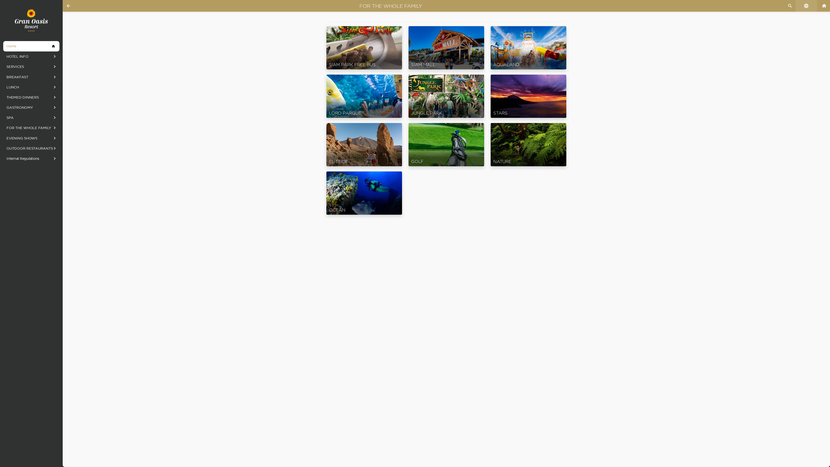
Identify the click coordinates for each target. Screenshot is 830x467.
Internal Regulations (31, 158)
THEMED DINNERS (31, 97)
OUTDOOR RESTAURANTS (31, 148)
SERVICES (31, 66)
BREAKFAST (31, 77)
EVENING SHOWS (31, 138)
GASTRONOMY (31, 107)
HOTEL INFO (31, 56)
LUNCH (31, 87)
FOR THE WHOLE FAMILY (31, 127)
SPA (31, 117)
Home (30, 46)
